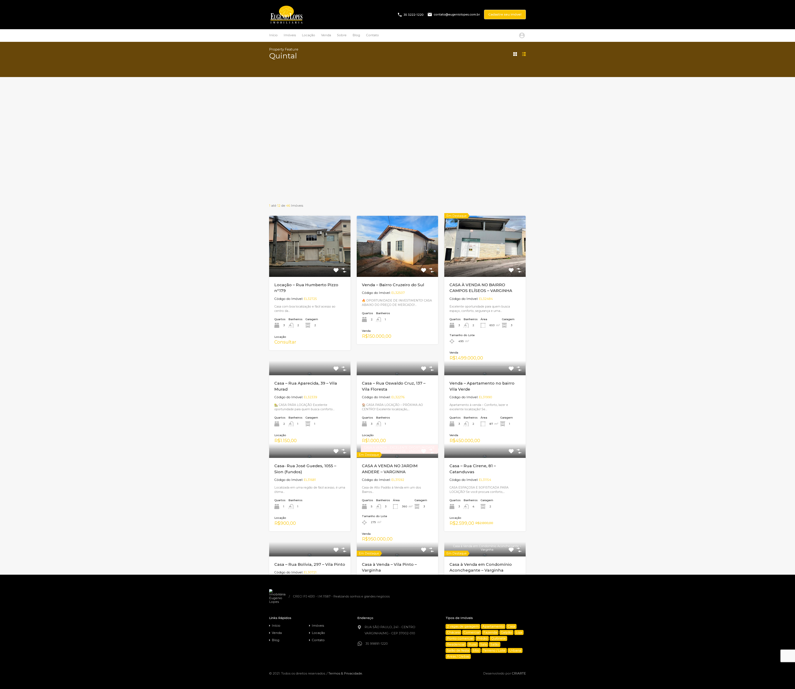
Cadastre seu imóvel (505, 14)
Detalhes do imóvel (309, 264)
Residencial (456, 644)
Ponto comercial (460, 638)
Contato (372, 35)
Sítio (476, 650)
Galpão (506, 632)
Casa (511, 626)
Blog (356, 35)
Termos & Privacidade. (345, 673)
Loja (519, 632)
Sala (483, 644)
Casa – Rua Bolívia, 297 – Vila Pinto (309, 564)
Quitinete (498, 638)
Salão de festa (458, 650)
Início (273, 35)
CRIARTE (519, 673)
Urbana (515, 650)
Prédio (482, 638)
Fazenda (490, 632)
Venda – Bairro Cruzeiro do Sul (393, 284)
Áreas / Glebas (458, 656)
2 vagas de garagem (463, 626)
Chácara (453, 632)
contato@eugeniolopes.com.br (457, 14)
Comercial (472, 632)
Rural (473, 644)
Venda (326, 35)
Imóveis (290, 35)
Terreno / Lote (494, 650)
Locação (308, 35)
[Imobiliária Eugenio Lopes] (286, 23)
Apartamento (493, 626)
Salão (494, 644)
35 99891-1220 (376, 644)
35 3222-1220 (414, 14)
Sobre (342, 35)
